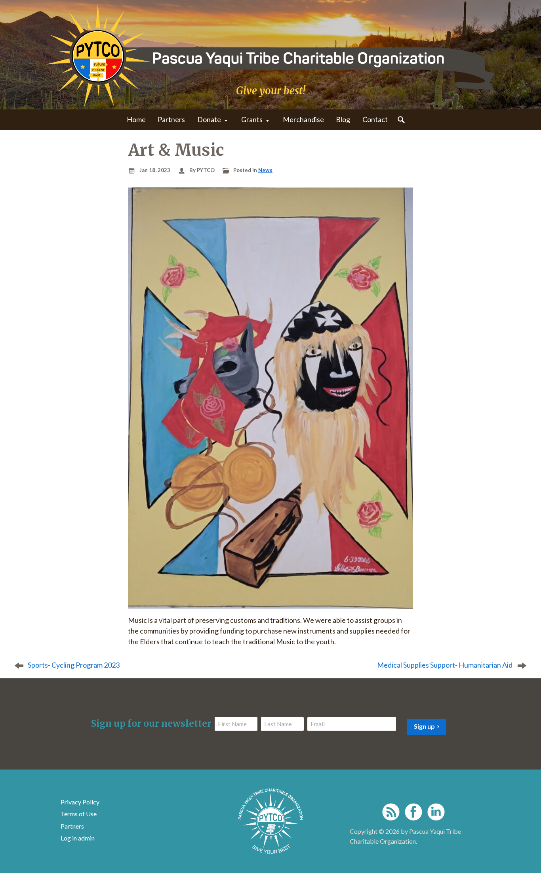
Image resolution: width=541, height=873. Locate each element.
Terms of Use (79, 813)
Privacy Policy (80, 802)
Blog (343, 119)
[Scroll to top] (522, 849)
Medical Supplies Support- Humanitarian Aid (444, 664)
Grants (252, 119)
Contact (375, 119)
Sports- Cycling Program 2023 (74, 664)
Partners (171, 119)
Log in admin (78, 838)
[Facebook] (413, 812)
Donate (209, 119)
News (265, 170)
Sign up (424, 726)
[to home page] (270, 55)
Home (136, 119)
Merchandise (303, 119)
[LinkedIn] (436, 812)
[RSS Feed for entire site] (391, 812)
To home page (270, 821)
